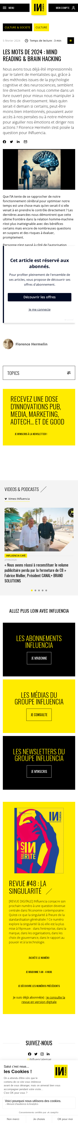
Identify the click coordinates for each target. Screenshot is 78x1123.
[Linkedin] (18, 141)
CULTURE (41, 27)
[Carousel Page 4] (43, 590)
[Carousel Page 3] (39, 590)
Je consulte (39, 714)
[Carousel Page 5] (46, 590)
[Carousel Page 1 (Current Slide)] (32, 590)
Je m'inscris (39, 771)
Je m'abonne (39, 658)
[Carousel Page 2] (35, 590)
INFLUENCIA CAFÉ (16, 555)
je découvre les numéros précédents (39, 986)
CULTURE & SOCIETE (17, 27)
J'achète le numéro (39, 958)
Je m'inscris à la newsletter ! (31, 434)
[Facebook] (4, 141)
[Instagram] (42, 1054)
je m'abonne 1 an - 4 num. (39, 972)
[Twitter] (11, 141)
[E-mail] (25, 141)
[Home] (39, 7)
